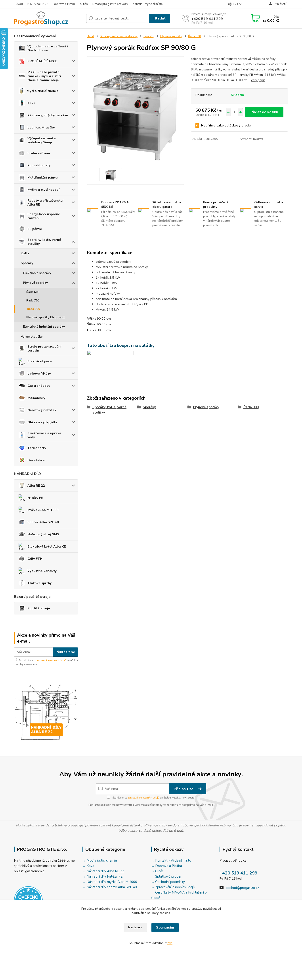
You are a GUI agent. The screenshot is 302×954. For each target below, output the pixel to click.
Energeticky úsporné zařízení (43, 216)
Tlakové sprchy (39, 583)
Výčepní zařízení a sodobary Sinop (41, 140)
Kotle (25, 253)
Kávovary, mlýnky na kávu (47, 115)
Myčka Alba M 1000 (42, 510)
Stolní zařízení (38, 153)
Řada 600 (32, 292)
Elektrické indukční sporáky (44, 326)
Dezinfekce (36, 460)
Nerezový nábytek (41, 410)
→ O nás (157, 871)
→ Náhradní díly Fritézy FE (102, 876)
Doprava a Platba (64, 4)
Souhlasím (165, 927)
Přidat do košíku (264, 112)
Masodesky (36, 398)
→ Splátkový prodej (166, 876)
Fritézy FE (35, 497)
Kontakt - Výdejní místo (148, 4)
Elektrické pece (39, 361)
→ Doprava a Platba (166, 866)
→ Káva (88, 866)
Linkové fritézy (39, 373)
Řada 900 (33, 309)
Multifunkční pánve (42, 177)
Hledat (159, 18)
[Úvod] (48, 18)
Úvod (19, 4)
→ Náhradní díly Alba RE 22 (103, 871)
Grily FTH (34, 558)
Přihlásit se (65, 652)
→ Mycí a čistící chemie (99, 860)
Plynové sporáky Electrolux (45, 317)
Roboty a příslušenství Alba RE (45, 202)
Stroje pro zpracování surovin (44, 348)
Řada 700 (32, 301)
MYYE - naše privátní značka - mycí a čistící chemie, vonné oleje (44, 76)
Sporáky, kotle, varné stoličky (44, 241)
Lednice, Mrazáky (41, 127)
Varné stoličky (31, 336)
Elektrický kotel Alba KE (46, 546)
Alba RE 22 (36, 485)
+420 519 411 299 (207, 18)
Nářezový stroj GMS (43, 534)
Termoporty (36, 448)
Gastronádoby (38, 385)
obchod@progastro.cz (242, 888)
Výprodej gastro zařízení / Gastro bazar (47, 48)
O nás (84, 4)
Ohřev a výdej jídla (42, 422)
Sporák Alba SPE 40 (43, 522)
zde (169, 943)
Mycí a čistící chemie (43, 91)
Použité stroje (38, 608)
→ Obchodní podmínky (168, 882)
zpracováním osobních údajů (50, 660)
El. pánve (34, 229)
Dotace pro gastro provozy (110, 4)
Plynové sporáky (35, 283)
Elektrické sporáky (37, 273)
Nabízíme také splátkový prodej (226, 125)
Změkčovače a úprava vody (44, 435)
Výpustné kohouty (42, 571)
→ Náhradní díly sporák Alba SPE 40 (109, 887)
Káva (31, 103)
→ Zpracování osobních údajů (173, 887)
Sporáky (27, 263)
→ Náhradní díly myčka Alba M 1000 (109, 882)
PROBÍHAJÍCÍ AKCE (42, 61)
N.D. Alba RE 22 (37, 4)
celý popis (258, 80)
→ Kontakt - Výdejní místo (171, 860)
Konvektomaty (39, 165)
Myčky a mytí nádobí (43, 189)
